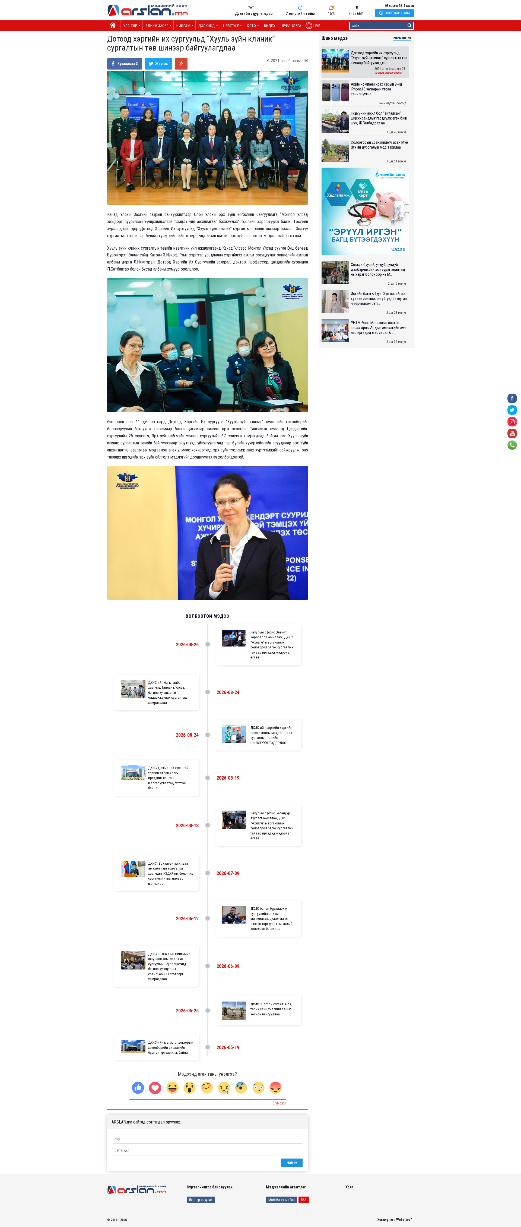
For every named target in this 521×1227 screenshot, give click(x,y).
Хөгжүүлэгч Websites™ (394, 1219)
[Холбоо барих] (512, 444)
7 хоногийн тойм (300, 13)
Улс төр (130, 26)
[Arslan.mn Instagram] (512, 421)
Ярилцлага (291, 26)
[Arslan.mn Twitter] (512, 409)
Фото (251, 26)
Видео (269, 26)
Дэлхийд (206, 26)
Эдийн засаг (157, 26)
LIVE (314, 26)
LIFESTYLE (231, 26)
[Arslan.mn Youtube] (512, 433)
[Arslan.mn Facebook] (512, 398)
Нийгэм (183, 26)
